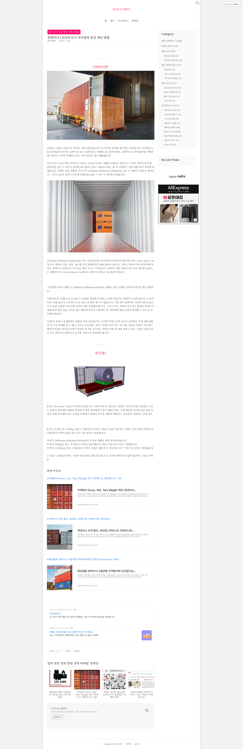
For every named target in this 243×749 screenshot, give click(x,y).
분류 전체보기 (171, 40)
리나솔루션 (54, 613)
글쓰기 (137, 744)
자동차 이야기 (171, 140)
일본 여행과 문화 (173, 136)
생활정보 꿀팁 (172, 127)
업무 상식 (169, 83)
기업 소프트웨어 (172, 74)
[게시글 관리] (59, 651)
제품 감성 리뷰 (172, 110)
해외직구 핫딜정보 (173, 60)
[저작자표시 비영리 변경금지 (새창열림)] (76, 651)
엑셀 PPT (169, 69)
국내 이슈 (170, 144)
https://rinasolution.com (60, 610)
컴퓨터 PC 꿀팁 (172, 123)
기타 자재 (169, 100)
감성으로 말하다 (121, 9)
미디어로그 (123, 20)
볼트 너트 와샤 (171, 96)
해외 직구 (168, 51)
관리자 (128, 744)
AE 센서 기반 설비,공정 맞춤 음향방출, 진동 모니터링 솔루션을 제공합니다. (82, 616)
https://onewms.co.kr (59, 628)
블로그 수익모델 (172, 131)
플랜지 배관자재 (172, 92)
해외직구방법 (171, 56)
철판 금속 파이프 (172, 87)
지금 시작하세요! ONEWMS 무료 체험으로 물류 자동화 (73, 635)
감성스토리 (169, 46)
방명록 (135, 20)
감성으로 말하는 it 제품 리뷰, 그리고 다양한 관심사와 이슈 (74, 711)
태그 (112, 20)
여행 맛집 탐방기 (172, 114)
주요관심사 (170, 105)
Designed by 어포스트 (113, 744)
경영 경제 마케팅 (172, 78)
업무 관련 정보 (171, 65)
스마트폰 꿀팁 (171, 118)
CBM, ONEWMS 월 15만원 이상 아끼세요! (71, 631)
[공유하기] (56, 651)
